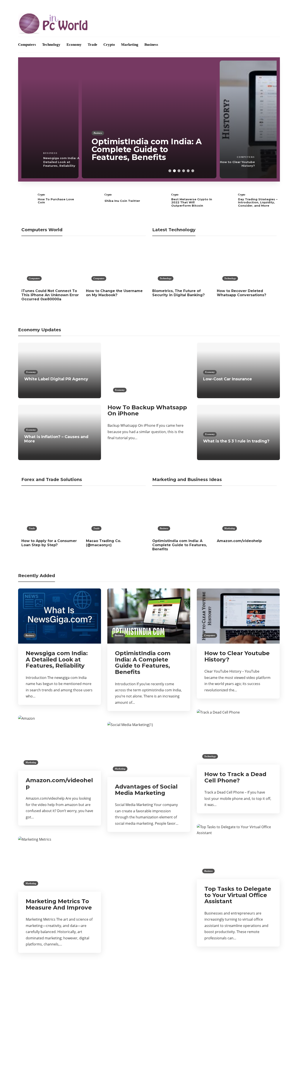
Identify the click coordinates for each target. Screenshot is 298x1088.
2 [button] (174, 170)
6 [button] (192, 170)
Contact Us (81, 5)
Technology (51, 44)
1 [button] (169, 170)
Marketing (129, 44)
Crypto (109, 44)
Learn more (213, 997)
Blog (63, 5)
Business (151, 44)
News (60, 1038)
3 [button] (179, 170)
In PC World (60, 1022)
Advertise (46, 5)
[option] (149, 119)
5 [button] (188, 170)
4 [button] (183, 170)
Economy (74, 44)
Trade (92, 44)
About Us (25, 5)
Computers (27, 44)
